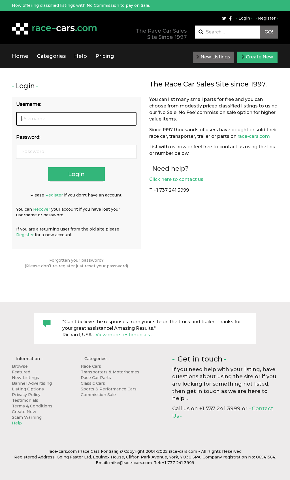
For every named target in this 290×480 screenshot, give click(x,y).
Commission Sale (98, 394)
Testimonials (25, 400)
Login (244, 18)
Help (80, 56)
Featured (21, 372)
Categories (51, 56)
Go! (269, 32)
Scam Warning (27, 417)
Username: (28, 104)
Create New (259, 57)
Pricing (104, 56)
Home (20, 56)
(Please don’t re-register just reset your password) (76, 265)
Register (267, 18)
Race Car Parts (96, 377)
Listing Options (28, 389)
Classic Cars (93, 383)
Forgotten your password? (76, 260)
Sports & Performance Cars (109, 389)
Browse (20, 366)
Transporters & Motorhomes (110, 372)
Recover (41, 209)
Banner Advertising (32, 383)
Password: (28, 137)
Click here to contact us (176, 179)
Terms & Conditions (32, 406)
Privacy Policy (26, 394)
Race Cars (91, 366)
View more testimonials (122, 334)
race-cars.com (254, 136)
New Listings (214, 57)
